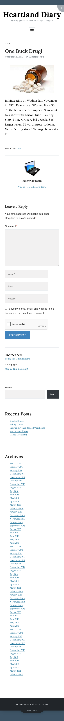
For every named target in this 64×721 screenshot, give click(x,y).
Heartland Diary (32, 14)
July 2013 (14, 615)
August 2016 (15, 487)
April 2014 (14, 584)
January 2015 (16, 553)
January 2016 (16, 511)
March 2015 (15, 546)
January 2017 (16, 470)
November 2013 (17, 601)
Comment (11, 226)
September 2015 (17, 525)
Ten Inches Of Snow (19, 431)
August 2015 (15, 529)
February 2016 (16, 508)
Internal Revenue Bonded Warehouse (27, 428)
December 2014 (17, 556)
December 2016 (17, 473)
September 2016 (17, 484)
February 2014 (16, 591)
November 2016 (17, 477)
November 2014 (17, 560)
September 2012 (17, 650)
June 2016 (14, 494)
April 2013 (14, 626)
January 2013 (16, 636)
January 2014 (16, 594)
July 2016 (14, 491)
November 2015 (17, 519)
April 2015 (14, 543)
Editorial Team (36, 56)
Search (8, 387)
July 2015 (14, 532)
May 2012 (14, 664)
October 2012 (16, 646)
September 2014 (17, 567)
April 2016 (14, 501)
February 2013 (16, 633)
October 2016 (16, 480)
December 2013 (17, 598)
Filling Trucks (16, 424)
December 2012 (17, 639)
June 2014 (14, 577)
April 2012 (14, 667)
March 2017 (15, 463)
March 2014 (15, 588)
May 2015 (14, 539)
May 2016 (14, 498)
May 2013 (14, 622)
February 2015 (16, 550)
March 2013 (15, 629)
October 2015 (16, 522)
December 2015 (17, 515)
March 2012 (15, 671)
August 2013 (15, 612)
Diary (8, 43)
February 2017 (16, 467)
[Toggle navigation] (32, 31)
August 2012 (15, 653)
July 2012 (14, 657)
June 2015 (14, 536)
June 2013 (14, 619)
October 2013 (16, 605)
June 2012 (14, 660)
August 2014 (15, 570)
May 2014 (14, 581)
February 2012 (16, 674)
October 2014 (16, 563)
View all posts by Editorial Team (32, 187)
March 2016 (15, 505)
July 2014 (14, 574)
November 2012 (17, 643)
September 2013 (17, 608)
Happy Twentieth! (18, 434)
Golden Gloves (17, 421)
